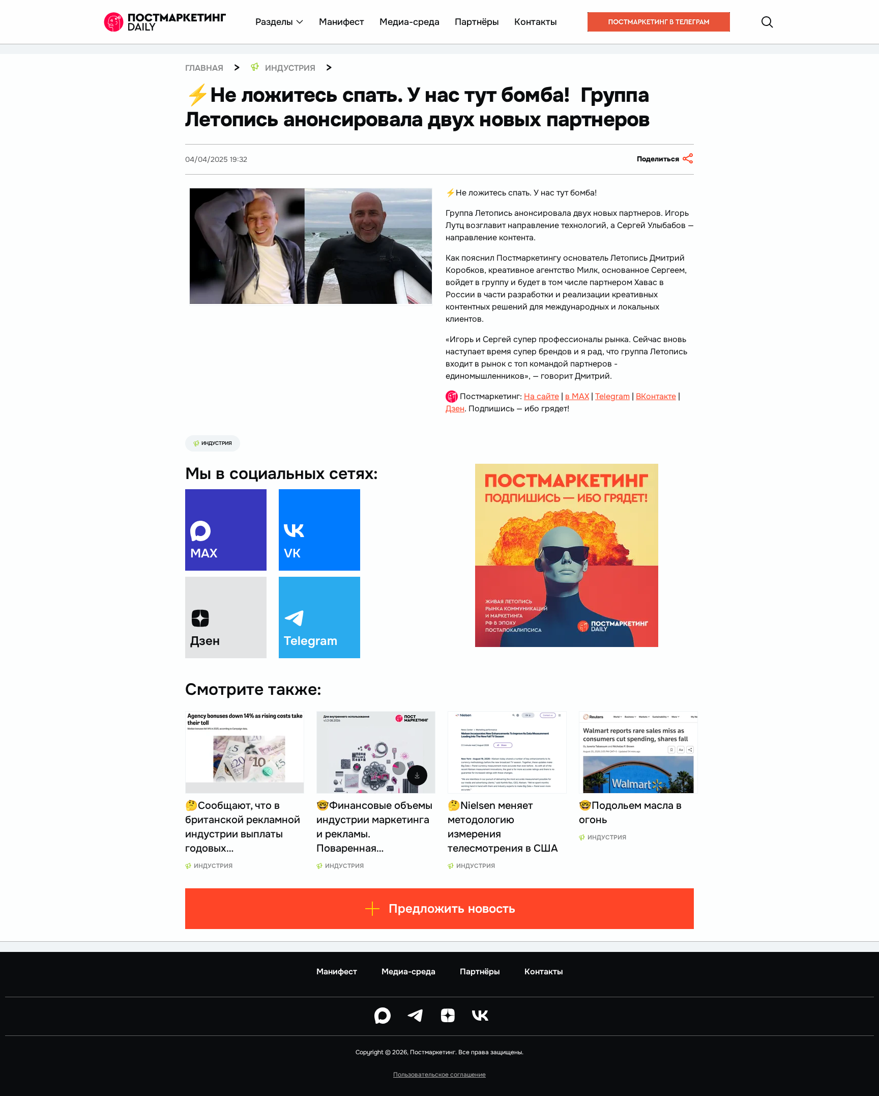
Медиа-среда (409, 21)
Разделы (274, 21)
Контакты (535, 21)
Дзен (455, 408)
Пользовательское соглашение (439, 1075)
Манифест (341, 21)
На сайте (541, 396)
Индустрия (216, 443)
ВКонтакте (656, 396)
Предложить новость (452, 908)
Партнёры (477, 21)
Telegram (612, 396)
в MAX (577, 396)
